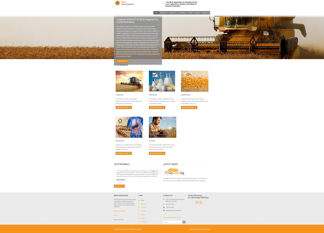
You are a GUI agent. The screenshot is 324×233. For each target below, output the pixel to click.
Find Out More (121, 61)
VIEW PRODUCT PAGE (122, 107)
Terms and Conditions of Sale (172, 217)
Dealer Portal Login (120, 211)
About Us (163, 12)
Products (173, 12)
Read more (118, 186)
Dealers (197, 12)
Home (156, 12)
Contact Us (205, 12)
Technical (182, 12)
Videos (190, 12)
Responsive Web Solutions (202, 229)
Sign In (116, 215)
